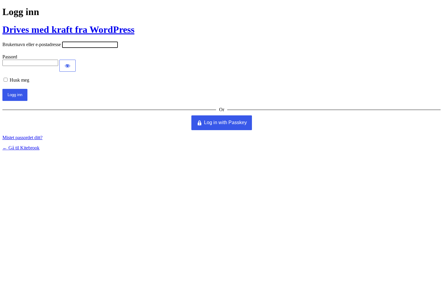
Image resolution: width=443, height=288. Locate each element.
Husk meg (19, 80)
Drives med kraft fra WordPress (68, 29)
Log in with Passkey (225, 122)
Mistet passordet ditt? (22, 137)
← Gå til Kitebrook (20, 147)
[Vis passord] (67, 66)
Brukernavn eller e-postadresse (31, 44)
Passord (9, 56)
